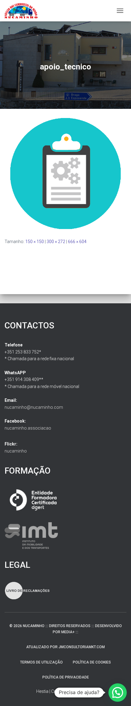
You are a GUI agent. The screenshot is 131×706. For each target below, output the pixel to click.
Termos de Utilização (41, 662)
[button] (117, 692)
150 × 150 (34, 241)
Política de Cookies (92, 662)
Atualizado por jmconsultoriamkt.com (65, 647)
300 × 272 (56, 241)
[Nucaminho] (23, 10)
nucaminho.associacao (28, 428)
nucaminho (16, 451)
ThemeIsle (85, 691)
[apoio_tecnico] (65, 173)
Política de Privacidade (65, 677)
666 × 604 (77, 241)
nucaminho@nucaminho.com (34, 407)
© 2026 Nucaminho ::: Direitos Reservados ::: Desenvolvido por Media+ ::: (65, 629)
